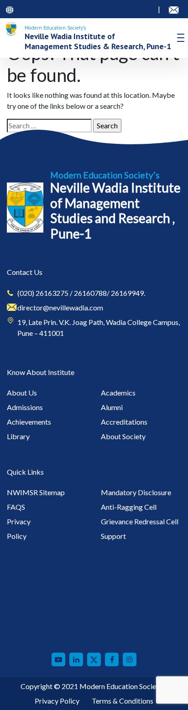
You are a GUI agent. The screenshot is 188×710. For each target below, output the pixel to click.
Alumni (112, 407)
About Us (22, 392)
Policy (16, 536)
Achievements (29, 421)
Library (18, 436)
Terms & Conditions (122, 700)
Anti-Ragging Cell (129, 506)
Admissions (25, 407)
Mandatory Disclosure (136, 492)
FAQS (16, 506)
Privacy (19, 521)
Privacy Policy (57, 700)
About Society (123, 436)
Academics (118, 392)
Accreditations (124, 421)
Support (113, 536)
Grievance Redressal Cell (139, 521)
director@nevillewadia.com (60, 307)
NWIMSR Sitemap (36, 492)
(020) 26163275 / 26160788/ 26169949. (81, 293)
